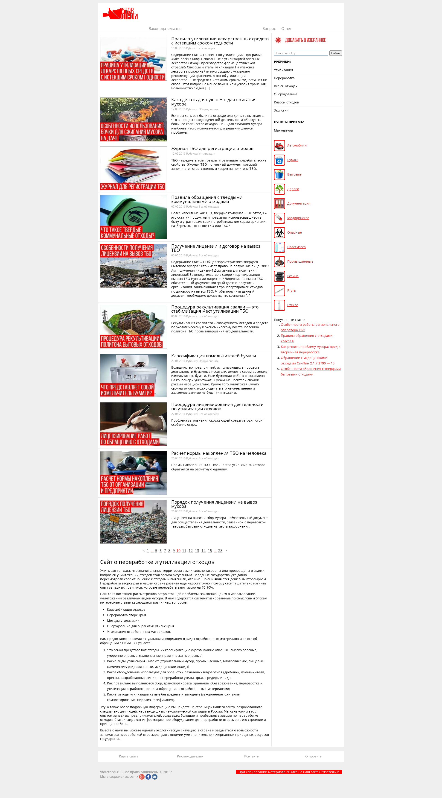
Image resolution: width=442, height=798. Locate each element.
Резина (293, 276)
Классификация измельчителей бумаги (213, 356)
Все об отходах (209, 206)
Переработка (284, 78)
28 (220, 550)
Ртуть (291, 290)
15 (210, 550)
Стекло (292, 305)
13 (197, 550)
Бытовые (294, 174)
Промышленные (300, 261)
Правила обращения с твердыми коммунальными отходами (206, 199)
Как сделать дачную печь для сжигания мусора (214, 102)
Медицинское (298, 218)
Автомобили (297, 145)
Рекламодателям (190, 756)
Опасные (294, 232)
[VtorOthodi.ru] (121, 13)
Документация (298, 203)
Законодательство (165, 28)
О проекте (313, 756)
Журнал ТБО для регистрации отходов (212, 148)
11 (184, 550)
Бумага (292, 160)
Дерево (293, 189)
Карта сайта (128, 756)
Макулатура (283, 130)
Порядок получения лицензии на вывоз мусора (214, 504)
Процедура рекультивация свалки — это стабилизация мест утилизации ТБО (215, 309)
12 (191, 550)
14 (203, 550)
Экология (281, 110)
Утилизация (207, 48)
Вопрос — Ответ (276, 28)
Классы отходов (286, 102)
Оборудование (209, 109)
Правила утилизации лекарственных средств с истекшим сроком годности (220, 41)
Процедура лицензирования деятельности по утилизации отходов (217, 406)
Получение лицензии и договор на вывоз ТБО (215, 248)
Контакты (251, 756)
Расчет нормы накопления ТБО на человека (219, 453)
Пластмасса (296, 247)
